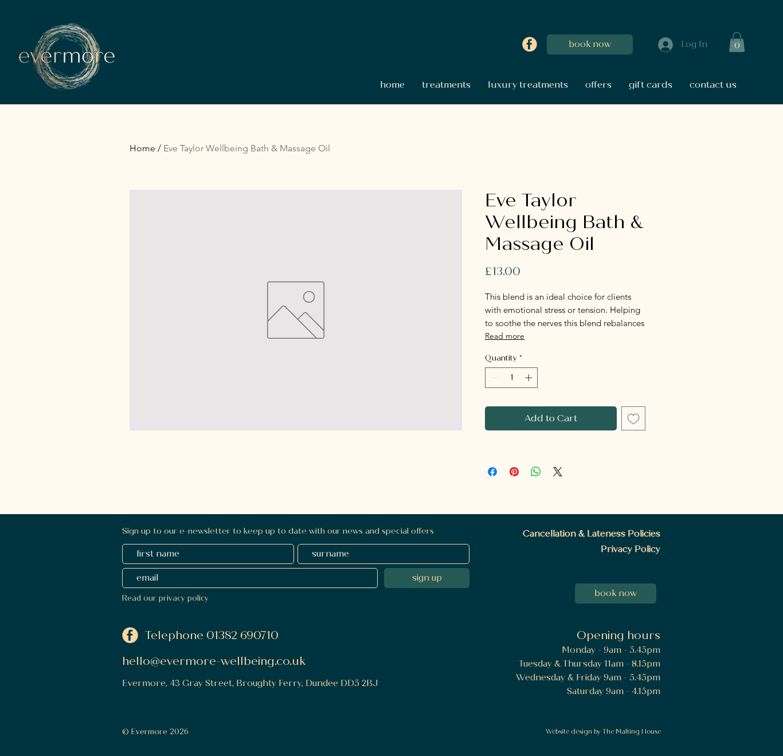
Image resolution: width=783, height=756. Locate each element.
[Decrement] (493, 377)
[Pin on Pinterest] (514, 472)
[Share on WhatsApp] (536, 472)
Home (142, 148)
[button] (737, 42)
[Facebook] (529, 44)
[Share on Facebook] (492, 472)
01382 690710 (243, 635)
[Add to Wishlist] (633, 418)
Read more (504, 336)
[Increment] (530, 377)
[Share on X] (558, 472)
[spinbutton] (511, 377)
